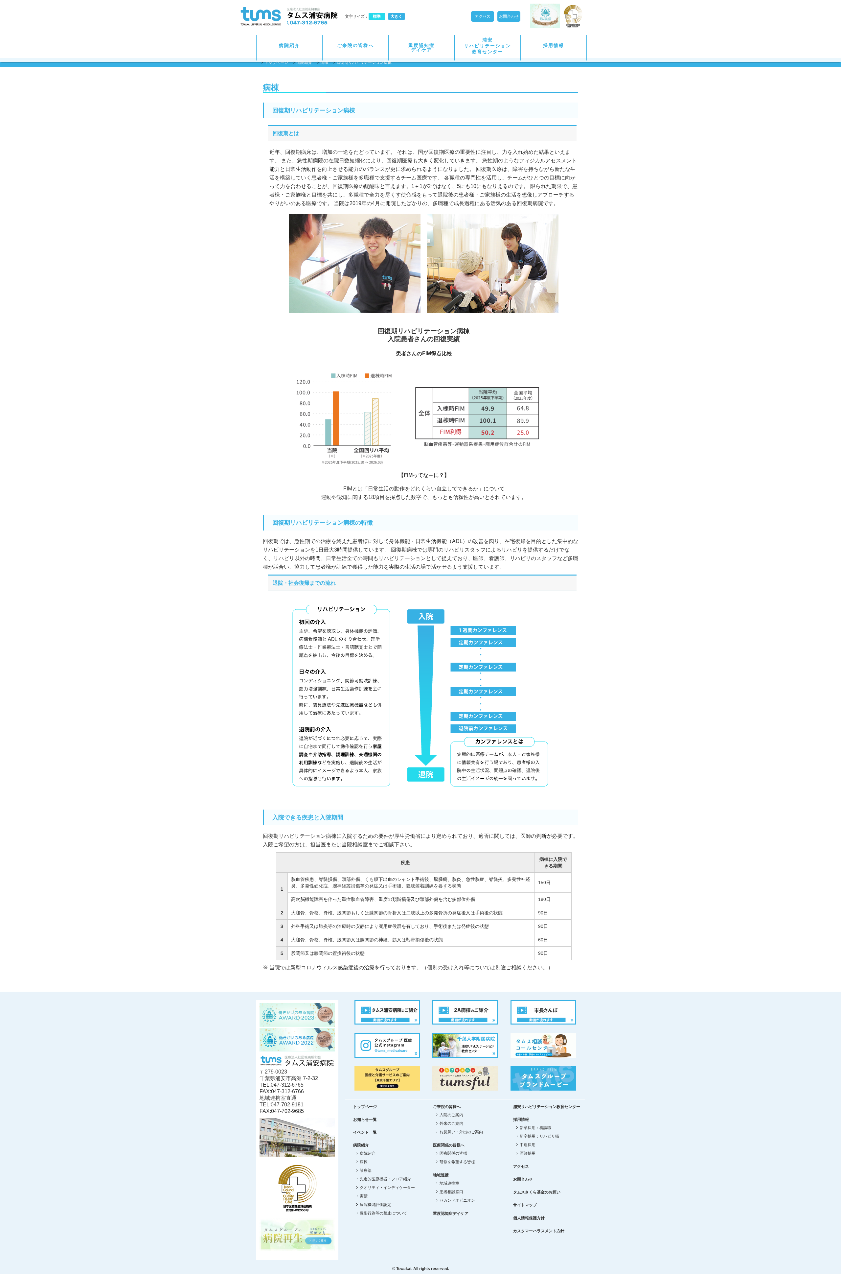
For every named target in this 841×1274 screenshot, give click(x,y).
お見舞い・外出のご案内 (461, 1132)
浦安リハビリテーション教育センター (487, 45)
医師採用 (527, 1153)
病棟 (324, 62)
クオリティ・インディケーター (387, 1187)
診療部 (366, 1170)
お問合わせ (509, 16)
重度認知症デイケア (421, 48)
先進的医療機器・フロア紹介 (385, 1179)
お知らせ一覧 (365, 1119)
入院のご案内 (451, 1115)
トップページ (276, 62)
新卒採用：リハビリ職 (539, 1136)
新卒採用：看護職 (535, 1127)
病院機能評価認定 (375, 1204)
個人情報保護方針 (529, 1218)
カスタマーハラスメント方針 (538, 1231)
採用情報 (521, 1119)
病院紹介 (289, 45)
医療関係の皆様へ (449, 1145)
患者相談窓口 (451, 1192)
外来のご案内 (451, 1123)
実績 (364, 1196)
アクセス (482, 16)
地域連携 (441, 1175)
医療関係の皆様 (453, 1153)
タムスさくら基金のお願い (536, 1192)
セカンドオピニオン (457, 1200)
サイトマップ (525, 1205)
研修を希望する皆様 (457, 1162)
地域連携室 (449, 1183)
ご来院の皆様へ (355, 45)
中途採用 (527, 1145)
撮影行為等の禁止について (383, 1213)
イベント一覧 (365, 1132)
